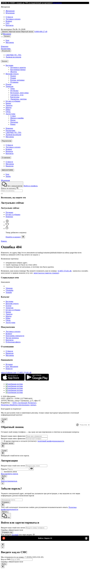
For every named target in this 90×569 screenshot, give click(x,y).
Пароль (4, 469)
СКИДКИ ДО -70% (13, 55)
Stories (8, 176)
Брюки (8, 103)
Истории (9, 364)
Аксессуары (10, 114)
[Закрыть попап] (23, 236)
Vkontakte (9, 290)
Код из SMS (5, 559)
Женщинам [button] (5, 7)
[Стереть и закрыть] (2, 193)
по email (15, 535)
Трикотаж (9, 86)
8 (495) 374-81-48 (64, 271)
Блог (7, 40)
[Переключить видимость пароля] (31, 468)
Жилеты (13, 72)
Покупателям (6, 141)
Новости (9, 369)
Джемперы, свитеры (18, 99)
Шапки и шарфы (17, 118)
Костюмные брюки (18, 70)
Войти (4, 476)
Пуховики (14, 82)
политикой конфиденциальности (51, 441)
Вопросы (9, 151)
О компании (6, 158)
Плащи (13, 78)
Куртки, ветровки (17, 80)
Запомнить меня (10, 472)
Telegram (9, 288)
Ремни (12, 124)
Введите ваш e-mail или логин (13, 466)
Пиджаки (9, 212)
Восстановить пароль (9, 474)
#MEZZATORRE (7, 170)
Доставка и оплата (13, 19)
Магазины (10, 42)
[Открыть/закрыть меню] (2, 36)
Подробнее (57, 3)
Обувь (8, 112)
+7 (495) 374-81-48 (24, 373)
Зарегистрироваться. (9, 481)
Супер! (4, 419)
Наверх (4, 241)
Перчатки (14, 122)
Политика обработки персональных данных (18, 405)
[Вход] (7, 222)
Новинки (4, 46)
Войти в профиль (31, 186)
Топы (12, 88)
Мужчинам (10, 13)
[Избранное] (7, 225)
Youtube (9, 292)
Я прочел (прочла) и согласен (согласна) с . (34, 441)
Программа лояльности (15, 336)
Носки (12, 120)
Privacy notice (83, 424)
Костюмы (9, 65)
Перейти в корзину (13, 237)
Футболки (14, 91)
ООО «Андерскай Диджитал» (25, 403)
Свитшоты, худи (16, 95)
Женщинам (10, 11)
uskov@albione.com (8, 373)
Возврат (9, 21)
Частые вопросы (12, 338)
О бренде (9, 17)
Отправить (5, 502)
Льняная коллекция (13, 57)
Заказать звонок (7, 443)
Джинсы (9, 105)
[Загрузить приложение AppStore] (13, 380)
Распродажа (5, 48)
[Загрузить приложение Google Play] (37, 380)
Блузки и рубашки (13, 101)
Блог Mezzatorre (12, 366)
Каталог (7, 36)
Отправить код (7, 532)
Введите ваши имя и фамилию (13, 436)
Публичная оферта (13, 342)
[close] (88, 425)
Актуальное (6, 51)
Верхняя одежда (12, 74)
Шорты (8, 107)
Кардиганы (14, 97)
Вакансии (9, 166)
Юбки (8, 110)
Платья (8, 84)
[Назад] (2, 483)
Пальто (13, 76)
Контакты (9, 25)
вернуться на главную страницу (46, 273)
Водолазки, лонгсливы (19, 93)
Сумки (13, 116)
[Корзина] (7, 229)
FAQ (7, 23)
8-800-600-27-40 (41, 32)
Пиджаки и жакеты (18, 67)
